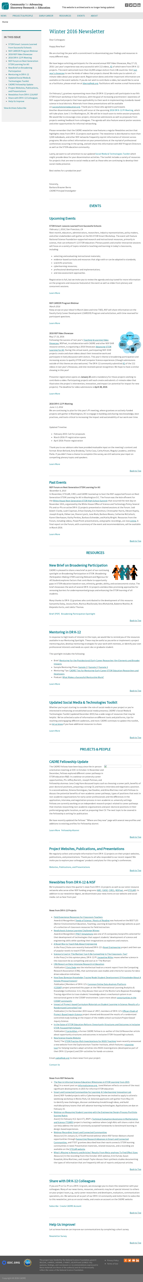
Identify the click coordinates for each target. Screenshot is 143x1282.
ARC (99, 890)
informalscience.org (87, 1085)
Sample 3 (103, 667)
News (3, 15)
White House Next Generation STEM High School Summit (80, 500)
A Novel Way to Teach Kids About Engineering (75, 943)
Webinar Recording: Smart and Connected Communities (80, 1132)
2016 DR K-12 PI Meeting (121, 110)
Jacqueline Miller (105, 957)
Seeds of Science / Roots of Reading (93, 920)
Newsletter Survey (58, 1236)
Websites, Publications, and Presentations (69, 867)
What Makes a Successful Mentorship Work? (83, 677)
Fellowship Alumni (70, 830)
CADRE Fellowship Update (20, 84)
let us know (57, 724)
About (94, 15)
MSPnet (119, 890)
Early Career (46, 15)
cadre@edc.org (62, 1058)
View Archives (10, 108)
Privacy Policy (113, 1260)
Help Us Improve (16, 101)
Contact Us (54, 1064)
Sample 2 (93, 667)
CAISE (105, 890)
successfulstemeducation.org (66, 106)
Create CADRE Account (70, 1206)
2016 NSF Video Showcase (20, 54)
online (133, 520)
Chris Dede (71, 967)
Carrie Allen (71, 1031)
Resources (65, 15)
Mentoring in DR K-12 (18, 74)
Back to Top (135, 470)
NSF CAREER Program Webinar (23, 50)
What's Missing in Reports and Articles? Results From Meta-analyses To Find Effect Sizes (96, 1152)
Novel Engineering (112, 947)
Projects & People (23, 15)
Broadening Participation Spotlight (78, 613)
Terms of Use (112, 1263)
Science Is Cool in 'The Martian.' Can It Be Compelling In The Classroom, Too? (90, 954)
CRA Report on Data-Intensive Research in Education (79, 964)
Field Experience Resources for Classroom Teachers (78, 917)
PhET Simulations (84, 933)
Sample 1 (82, 667)
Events (81, 15)
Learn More (54, 293)
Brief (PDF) (54, 613)
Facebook (126, 5)
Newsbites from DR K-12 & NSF (23, 94)
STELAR (131, 890)
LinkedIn (139, 5)
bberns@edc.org (90, 83)
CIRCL (112, 890)
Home (5, 21)
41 (111, 66)
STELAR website (77, 1149)
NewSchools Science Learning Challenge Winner (76, 930)
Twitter (131, 5)
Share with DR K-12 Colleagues (23, 97)
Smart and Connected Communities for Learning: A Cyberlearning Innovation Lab (92, 1092)
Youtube (135, 5)
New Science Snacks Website (67, 1037)
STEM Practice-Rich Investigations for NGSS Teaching (90, 1041)
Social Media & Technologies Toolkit (112, 153)
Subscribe (54, 1206)
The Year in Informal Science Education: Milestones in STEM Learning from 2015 (91, 1082)
